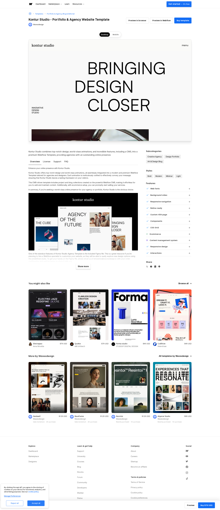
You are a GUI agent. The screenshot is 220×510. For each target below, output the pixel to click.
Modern (158, 176)
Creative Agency (155, 157)
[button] (55, 4)
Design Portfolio (172, 157)
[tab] (35, 162)
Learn (67, 4)
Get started (179, 4)
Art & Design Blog (155, 161)
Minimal (169, 176)
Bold (149, 176)
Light (178, 176)
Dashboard (40, 4)
